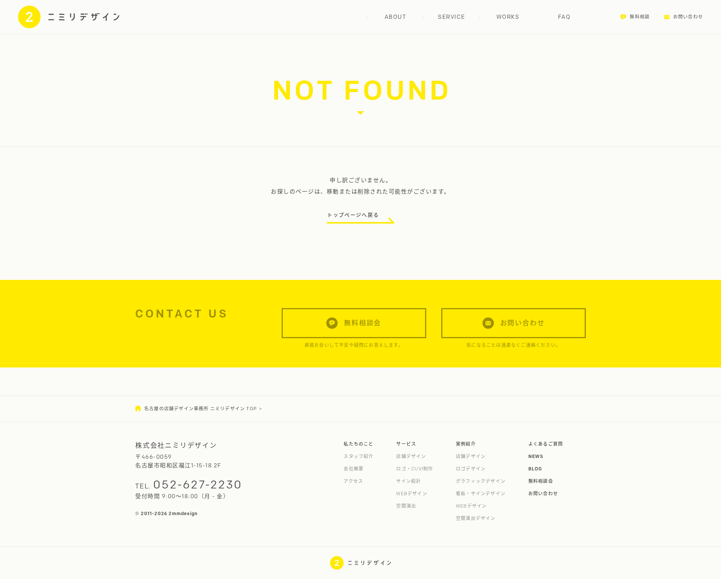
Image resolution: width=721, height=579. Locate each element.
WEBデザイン (411, 493)
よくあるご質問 (545, 444)
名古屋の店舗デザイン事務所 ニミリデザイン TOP (200, 408)
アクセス (353, 481)
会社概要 (354, 469)
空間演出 (406, 506)
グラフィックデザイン (480, 481)
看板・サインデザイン (480, 493)
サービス (406, 444)
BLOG (535, 469)
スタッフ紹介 (358, 456)
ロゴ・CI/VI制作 (414, 469)
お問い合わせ (543, 493)
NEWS (536, 456)
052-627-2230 (197, 484)
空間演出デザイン (476, 518)
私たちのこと (358, 444)
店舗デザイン (411, 456)
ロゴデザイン (471, 469)
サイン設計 (408, 481)
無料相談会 (540, 481)
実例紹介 (466, 444)
